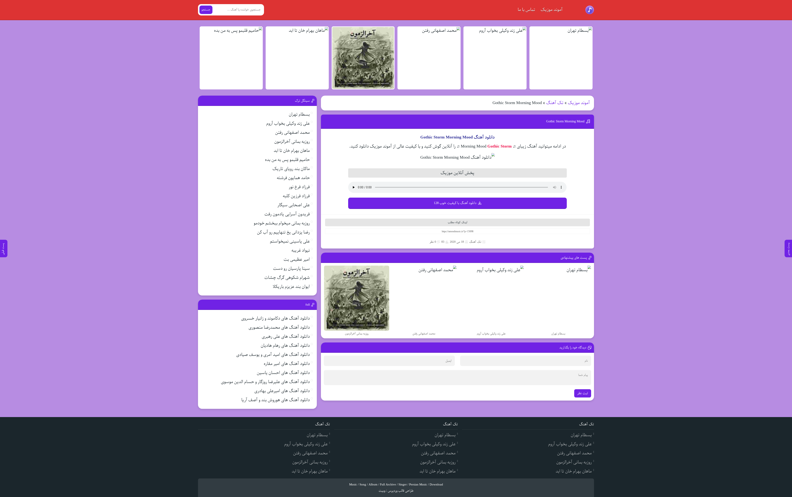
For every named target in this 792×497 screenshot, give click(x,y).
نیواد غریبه (300, 250)
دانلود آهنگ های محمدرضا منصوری (279, 327)
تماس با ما (526, 9)
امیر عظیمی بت (297, 259)
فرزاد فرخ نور (299, 187)
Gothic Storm (499, 146)
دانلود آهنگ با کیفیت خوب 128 (455, 203)
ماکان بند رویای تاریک (291, 168)
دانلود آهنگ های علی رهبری (286, 336)
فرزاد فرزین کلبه (296, 196)
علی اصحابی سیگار (293, 205)
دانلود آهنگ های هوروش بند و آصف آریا (275, 400)
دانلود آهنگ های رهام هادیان (285, 345)
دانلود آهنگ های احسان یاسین (283, 372)
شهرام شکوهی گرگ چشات (287, 277)
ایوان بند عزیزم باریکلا (291, 286)
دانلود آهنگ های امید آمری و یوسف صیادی (273, 354)
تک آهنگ (554, 103)
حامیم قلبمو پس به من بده (287, 159)
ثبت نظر (582, 393)
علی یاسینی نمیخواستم (290, 241)
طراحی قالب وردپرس (401, 490)
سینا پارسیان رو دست (291, 268)
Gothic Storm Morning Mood (565, 121)
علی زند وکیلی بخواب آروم (288, 123)
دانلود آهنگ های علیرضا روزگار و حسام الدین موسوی (265, 382)
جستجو (206, 9)
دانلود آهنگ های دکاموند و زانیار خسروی (275, 318)
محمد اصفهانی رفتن (292, 132)
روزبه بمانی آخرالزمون (292, 141)
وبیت (382, 490)
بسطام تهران (299, 114)
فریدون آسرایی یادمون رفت (287, 214)
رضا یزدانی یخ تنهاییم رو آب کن (283, 232)
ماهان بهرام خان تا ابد (292, 150)
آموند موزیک (552, 9)
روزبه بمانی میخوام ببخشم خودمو (282, 223)
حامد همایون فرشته (293, 178)
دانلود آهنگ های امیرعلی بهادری (282, 391)
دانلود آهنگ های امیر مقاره (287, 363)
